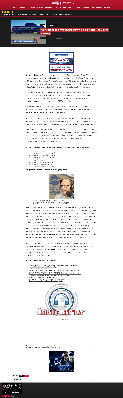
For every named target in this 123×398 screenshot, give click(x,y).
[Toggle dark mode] (73, 3)
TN (59, 347)
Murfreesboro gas (73, 346)
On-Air (58, 8)
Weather (31, 8)
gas (48, 346)
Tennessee (54, 347)
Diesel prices (38, 346)
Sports (23, 8)
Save (27, 375)
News (15, 8)
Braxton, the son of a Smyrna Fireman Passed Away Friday (46, 281)
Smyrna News (51, 25)
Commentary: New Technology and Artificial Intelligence (45, 272)
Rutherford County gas (86, 346)
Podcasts (67, 8)
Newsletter (97, 8)
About (77, 8)
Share (16, 375)
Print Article (17, 379)
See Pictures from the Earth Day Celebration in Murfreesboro (47, 279)
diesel (31, 346)
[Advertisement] (74, 332)
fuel (45, 346)
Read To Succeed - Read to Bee (38, 268)
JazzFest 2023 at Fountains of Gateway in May (42, 267)
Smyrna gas (45, 347)
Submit (86, 8)
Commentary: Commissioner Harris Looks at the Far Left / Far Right (49, 275)
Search (107, 8)
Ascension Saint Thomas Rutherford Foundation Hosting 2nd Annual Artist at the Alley (54, 265)
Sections (48, 8)
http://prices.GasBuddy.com (39, 255)
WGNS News (59, 38)
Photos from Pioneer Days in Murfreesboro (41, 277)
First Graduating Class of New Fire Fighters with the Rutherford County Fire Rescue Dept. (55, 274)
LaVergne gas (62, 346)
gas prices (54, 346)
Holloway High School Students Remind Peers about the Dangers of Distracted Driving (54, 270)
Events (40, 8)
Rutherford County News (33, 347)
